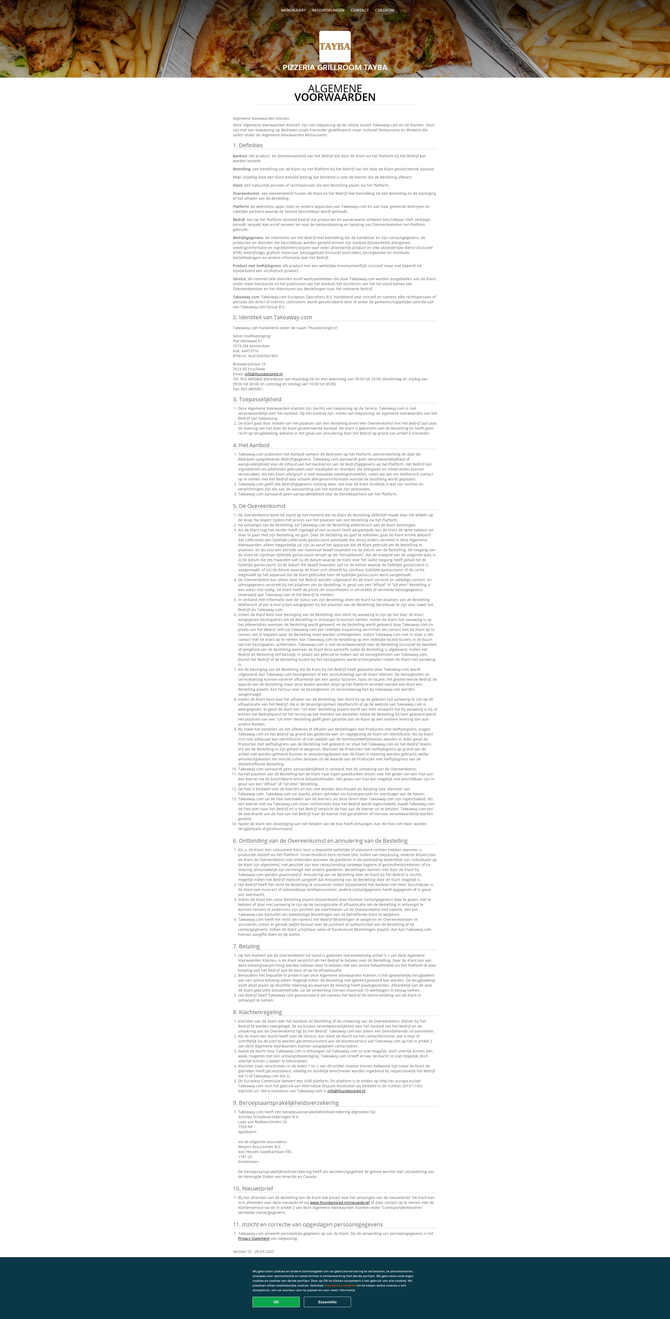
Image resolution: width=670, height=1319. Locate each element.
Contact (360, 10)
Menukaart (293, 10)
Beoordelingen (328, 10)
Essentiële (327, 1302)
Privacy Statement (254, 1238)
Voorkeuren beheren (340, 1285)
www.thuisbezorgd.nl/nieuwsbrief (340, 1202)
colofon (384, 10)
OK (276, 1302)
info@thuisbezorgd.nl (264, 373)
